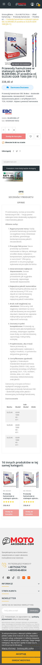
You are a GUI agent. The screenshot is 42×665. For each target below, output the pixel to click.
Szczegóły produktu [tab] (21, 197)
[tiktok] (13, 577)
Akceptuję (21, 654)
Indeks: (4, 118)
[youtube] (8, 577)
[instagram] (18, 577)
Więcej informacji (9, 648)
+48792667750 (17, 566)
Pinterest (20, 151)
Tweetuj (16, 151)
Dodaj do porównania (37, 136)
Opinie (21, 202)
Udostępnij (13, 151)
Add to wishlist (30, 136)
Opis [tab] (21, 191)
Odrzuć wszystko (21, 660)
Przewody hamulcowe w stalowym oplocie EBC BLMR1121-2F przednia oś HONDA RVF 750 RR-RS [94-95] (30, 496)
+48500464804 (17, 570)
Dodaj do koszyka (13, 136)
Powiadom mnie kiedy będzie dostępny (21, 168)
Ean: (3, 121)
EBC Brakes (7, 491)
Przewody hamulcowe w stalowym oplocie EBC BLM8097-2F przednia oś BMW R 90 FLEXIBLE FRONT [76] (11, 496)
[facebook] (3, 577)
